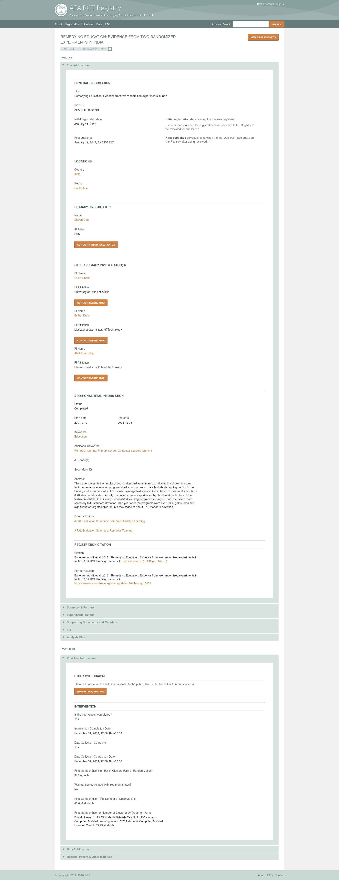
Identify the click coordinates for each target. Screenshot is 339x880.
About (58, 24)
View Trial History (262, 37)
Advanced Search (221, 24)
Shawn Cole (81, 220)
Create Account (265, 4)
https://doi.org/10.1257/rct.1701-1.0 (145, 561)
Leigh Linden (82, 278)
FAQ (107, 24)
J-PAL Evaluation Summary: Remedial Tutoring (103, 530)
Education (80, 436)
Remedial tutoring (85, 450)
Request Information (90, 691)
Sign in (280, 4)
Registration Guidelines (79, 24)
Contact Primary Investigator (96, 244)
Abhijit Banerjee (84, 353)
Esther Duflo (82, 315)
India (77, 174)
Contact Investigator (91, 302)
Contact (279, 875)
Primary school (107, 450)
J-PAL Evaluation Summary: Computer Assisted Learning (109, 521)
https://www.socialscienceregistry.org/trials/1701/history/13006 (112, 583)
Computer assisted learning (135, 450)
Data (99, 24)
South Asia (81, 188)
